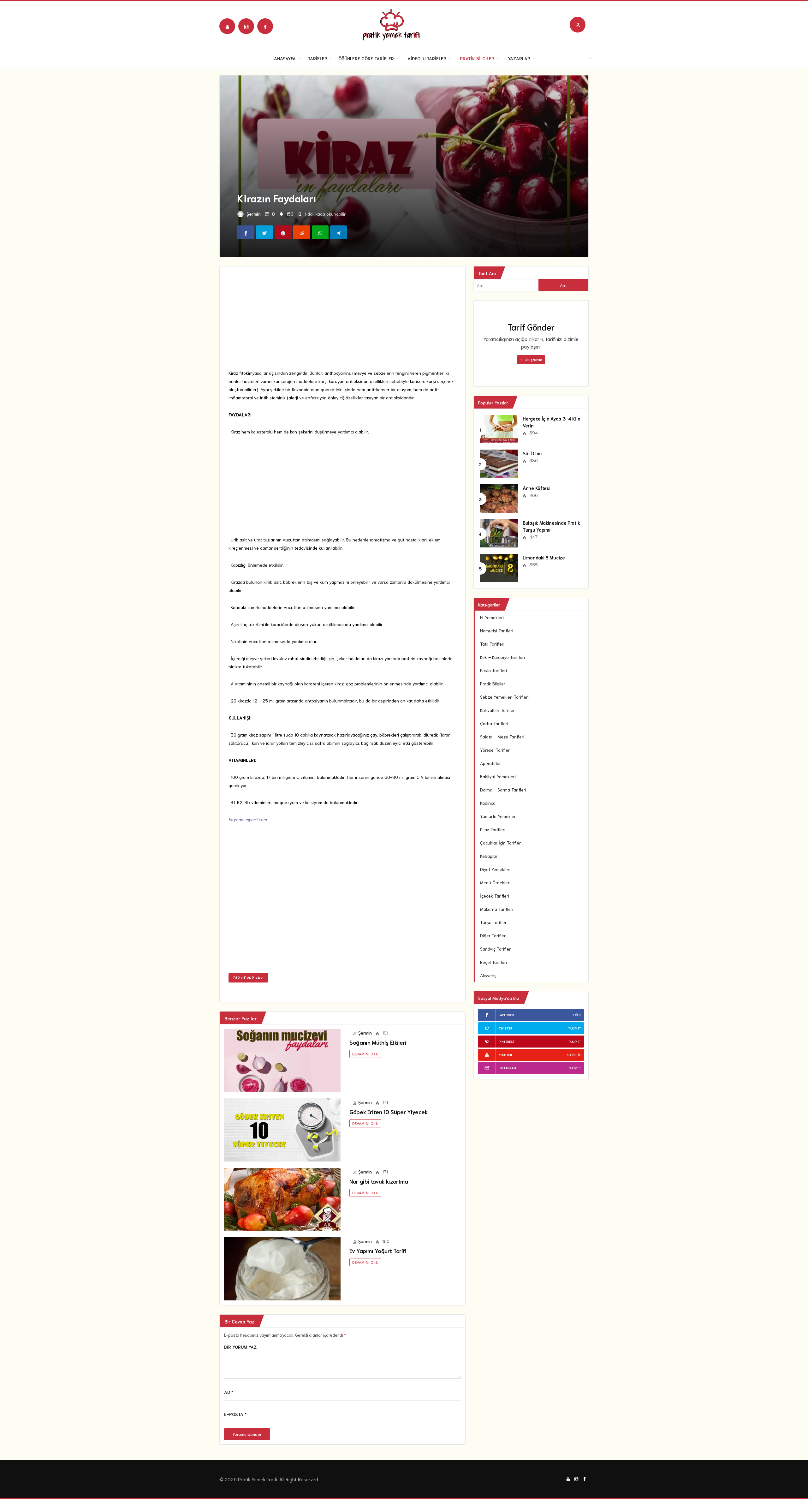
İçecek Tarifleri (494, 896)
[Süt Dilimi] (499, 463)
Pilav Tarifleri (492, 829)
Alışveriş (488, 975)
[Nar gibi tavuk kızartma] (282, 1198)
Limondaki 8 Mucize (544, 557)
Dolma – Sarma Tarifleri (503, 789)
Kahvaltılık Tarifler (497, 710)
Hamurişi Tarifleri (496, 630)
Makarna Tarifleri (496, 909)
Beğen (576, 1015)
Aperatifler (490, 763)
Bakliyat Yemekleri (498, 776)
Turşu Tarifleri (494, 922)
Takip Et (574, 1028)
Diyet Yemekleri (495, 869)
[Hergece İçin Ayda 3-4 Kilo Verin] (499, 428)
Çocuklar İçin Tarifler (500, 842)
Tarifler (317, 58)
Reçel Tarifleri (493, 962)
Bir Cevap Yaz (248, 977)
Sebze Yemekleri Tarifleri (504, 697)
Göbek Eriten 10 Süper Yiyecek (388, 1111)
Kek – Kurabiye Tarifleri (502, 657)
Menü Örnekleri (495, 882)
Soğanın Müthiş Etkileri (378, 1042)
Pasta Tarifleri (493, 670)
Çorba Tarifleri (494, 723)
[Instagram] (246, 26)
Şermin (254, 214)
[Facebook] (265, 26)
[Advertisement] (342, 322)
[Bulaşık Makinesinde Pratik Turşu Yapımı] (499, 532)
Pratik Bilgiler (477, 58)
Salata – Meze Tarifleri (502, 736)
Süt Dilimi (533, 453)
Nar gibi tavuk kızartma (378, 1181)
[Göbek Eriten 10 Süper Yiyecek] (282, 1129)
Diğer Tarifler (493, 935)
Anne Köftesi (536, 488)
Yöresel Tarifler (495, 750)
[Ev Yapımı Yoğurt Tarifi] (282, 1268)
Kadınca (488, 803)
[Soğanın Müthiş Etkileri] (282, 1059)
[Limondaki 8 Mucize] (499, 567)
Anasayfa (285, 58)
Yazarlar (519, 58)
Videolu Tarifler (426, 58)
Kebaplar (488, 856)
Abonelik (574, 1055)
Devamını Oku (365, 1053)
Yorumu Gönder (247, 1434)
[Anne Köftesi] (499, 497)
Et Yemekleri (492, 617)
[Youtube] (227, 26)
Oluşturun (533, 359)
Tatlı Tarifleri (492, 644)
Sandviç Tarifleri (496, 949)
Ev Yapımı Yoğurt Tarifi (377, 1250)
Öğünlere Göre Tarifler (366, 58)
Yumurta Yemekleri (498, 816)
